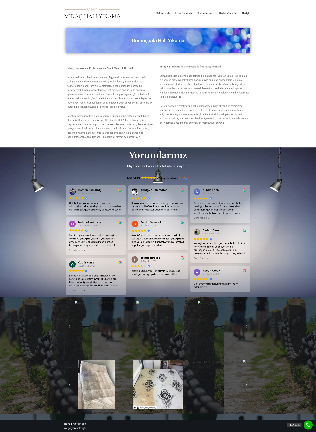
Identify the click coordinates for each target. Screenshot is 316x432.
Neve (67, 423)
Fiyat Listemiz (183, 13)
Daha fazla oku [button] (77, 250)
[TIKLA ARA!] (308, 425)
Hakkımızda (163, 13)
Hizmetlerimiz (205, 13)
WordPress (79, 423)
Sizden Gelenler (227, 13)
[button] (69, 326)
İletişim (246, 13)
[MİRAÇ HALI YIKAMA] (92, 13)
